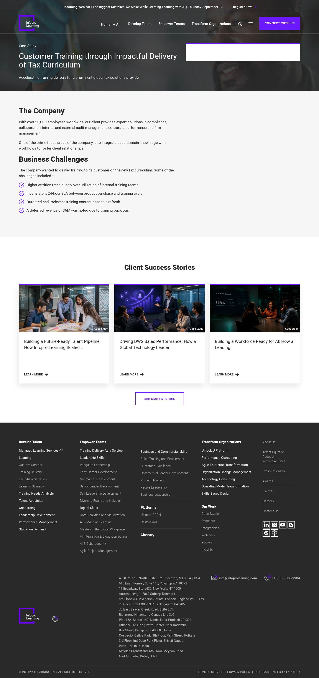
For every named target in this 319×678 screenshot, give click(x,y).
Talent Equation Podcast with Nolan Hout (274, 456)
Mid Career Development (97, 479)
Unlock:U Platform (215, 451)
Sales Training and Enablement (162, 459)
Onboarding (27, 508)
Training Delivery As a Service (101, 451)
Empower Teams (171, 24)
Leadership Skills (92, 458)
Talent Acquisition (32, 501)
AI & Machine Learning (96, 522)
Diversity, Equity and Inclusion (101, 501)
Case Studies (211, 514)
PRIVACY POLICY (238, 672)
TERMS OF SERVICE (209, 672)
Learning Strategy (31, 486)
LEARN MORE (36, 374)
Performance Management (38, 522)
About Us (269, 442)
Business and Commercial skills (164, 452)
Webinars (208, 535)
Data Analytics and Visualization (102, 515)
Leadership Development (37, 515)
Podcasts (208, 521)
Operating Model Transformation (225, 486)
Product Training (152, 480)
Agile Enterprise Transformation (225, 465)
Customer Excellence (156, 466)
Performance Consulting (219, 458)
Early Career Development (98, 472)
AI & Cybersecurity (93, 544)
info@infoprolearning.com (238, 578)
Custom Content (30, 465)
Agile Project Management (98, 551)
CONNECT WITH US (280, 23)
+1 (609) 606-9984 (286, 578)
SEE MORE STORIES (159, 398)
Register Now (242, 7)
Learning (25, 458)
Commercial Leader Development (164, 473)
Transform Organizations (211, 24)
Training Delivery (30, 472)
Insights (207, 549)
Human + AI (110, 24)
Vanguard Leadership (95, 465)
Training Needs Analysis (36, 493)
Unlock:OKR (149, 522)
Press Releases (274, 471)
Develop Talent (139, 24)
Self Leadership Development (100, 493)
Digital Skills (89, 508)
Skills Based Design (216, 493)
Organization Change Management (226, 472)
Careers (268, 501)
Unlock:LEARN (151, 515)
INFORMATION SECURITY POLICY (277, 672)
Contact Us (271, 511)
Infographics (210, 528)
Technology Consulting (218, 479)
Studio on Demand (32, 529)
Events (267, 491)
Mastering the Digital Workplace (102, 529)
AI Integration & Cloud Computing (103, 536)
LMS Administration (33, 479)
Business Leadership (155, 495)
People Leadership (154, 487)
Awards (268, 481)
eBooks (207, 542)
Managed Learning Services (41, 451)
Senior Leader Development (99, 486)
